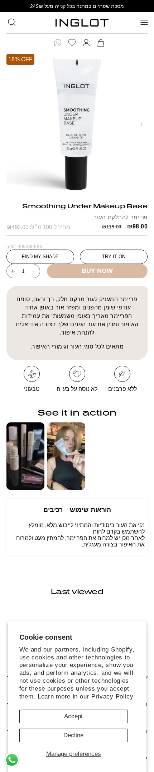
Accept (73, 716)
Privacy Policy (112, 696)
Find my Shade (40, 256)
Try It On (113, 256)
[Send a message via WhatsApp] (12, 760)
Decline (73, 735)
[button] (11, 21)
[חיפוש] (11, 22)
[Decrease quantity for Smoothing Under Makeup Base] (36, 271)
